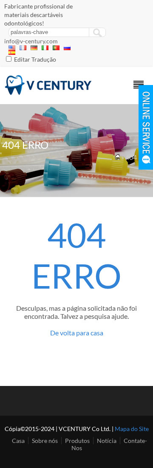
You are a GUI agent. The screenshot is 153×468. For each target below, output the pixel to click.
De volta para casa (76, 333)
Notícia (106, 440)
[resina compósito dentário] (48, 93)
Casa (18, 440)
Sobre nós (45, 440)
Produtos (77, 440)
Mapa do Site (132, 428)
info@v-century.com (31, 41)
